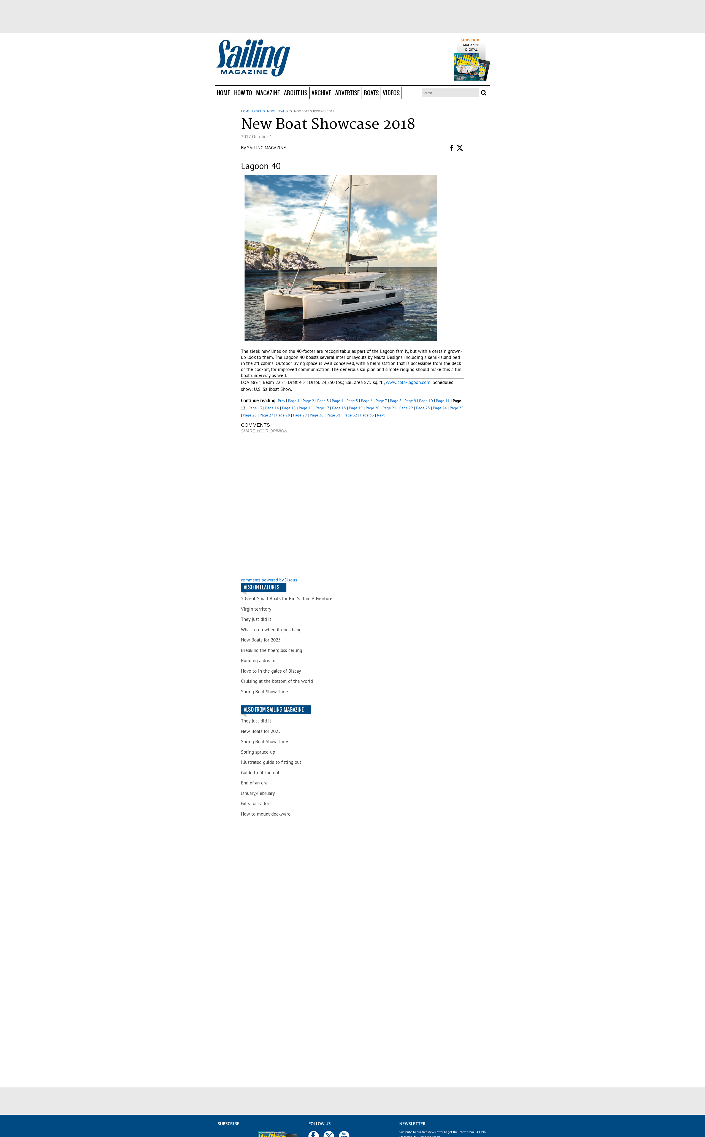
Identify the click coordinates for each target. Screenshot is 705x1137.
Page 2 (308, 400)
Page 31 (333, 415)
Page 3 (323, 400)
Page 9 (410, 400)
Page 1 (294, 400)
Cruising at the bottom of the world (277, 681)
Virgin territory (256, 609)
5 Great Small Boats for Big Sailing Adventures (287, 598)
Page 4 (337, 400)
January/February (258, 793)
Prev (281, 400)
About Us (295, 92)
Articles (258, 111)
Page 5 (352, 400)
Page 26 (250, 415)
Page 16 (306, 407)
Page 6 (367, 400)
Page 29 (300, 415)
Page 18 (339, 407)
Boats (371, 92)
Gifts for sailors (256, 803)
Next (381, 415)
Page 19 (356, 407)
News (271, 111)
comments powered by (269, 580)
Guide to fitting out (260, 773)
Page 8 (396, 400)
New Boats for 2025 (261, 640)
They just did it (256, 619)
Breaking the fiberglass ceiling (271, 650)
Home (223, 92)
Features (285, 111)
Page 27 (266, 415)
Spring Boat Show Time (264, 692)
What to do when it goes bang (271, 630)
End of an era (254, 783)
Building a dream (258, 660)
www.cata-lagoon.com (408, 382)
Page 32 (350, 415)
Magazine (268, 92)
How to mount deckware (266, 814)
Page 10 (426, 400)
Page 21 (389, 407)
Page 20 (372, 407)
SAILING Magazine (266, 148)
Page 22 (406, 407)
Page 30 (317, 415)
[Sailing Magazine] (253, 58)
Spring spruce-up (258, 752)
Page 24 (440, 407)
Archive (321, 92)
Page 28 (283, 415)
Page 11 (443, 400)
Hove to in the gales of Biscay (271, 671)
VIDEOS (391, 92)
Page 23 (423, 407)
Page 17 (322, 407)
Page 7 (381, 400)
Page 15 (289, 407)
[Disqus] (308, 506)
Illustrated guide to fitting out (271, 762)
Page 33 (367, 415)
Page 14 (272, 407)
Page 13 (255, 407)
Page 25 (456, 407)
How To (243, 92)
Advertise (347, 92)
